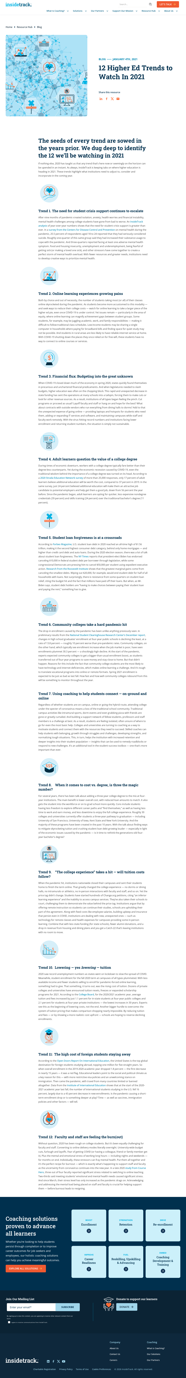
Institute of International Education (86, 1085)
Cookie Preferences (101, 1369)
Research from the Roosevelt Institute (67, 568)
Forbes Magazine (62, 544)
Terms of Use (82, 1369)
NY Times (83, 556)
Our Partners (153, 1360)
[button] (57, 11)
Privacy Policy (66, 1369)
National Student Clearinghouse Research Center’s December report (107, 635)
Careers (113, 1360)
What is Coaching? (156, 1348)
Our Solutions (153, 1354)
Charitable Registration (44, 1369)
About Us (114, 1348)
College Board (86, 994)
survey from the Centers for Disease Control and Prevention (82, 229)
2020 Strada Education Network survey (61, 477)
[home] (19, 4)
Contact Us (115, 1354)
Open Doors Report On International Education (83, 1060)
